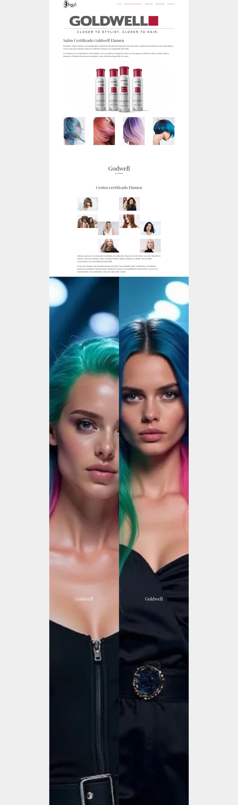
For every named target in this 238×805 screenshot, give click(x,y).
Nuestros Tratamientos (133, 4)
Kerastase (149, 4)
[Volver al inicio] (70, 4)
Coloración (160, 4)
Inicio (119, 4)
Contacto (171, 4)
